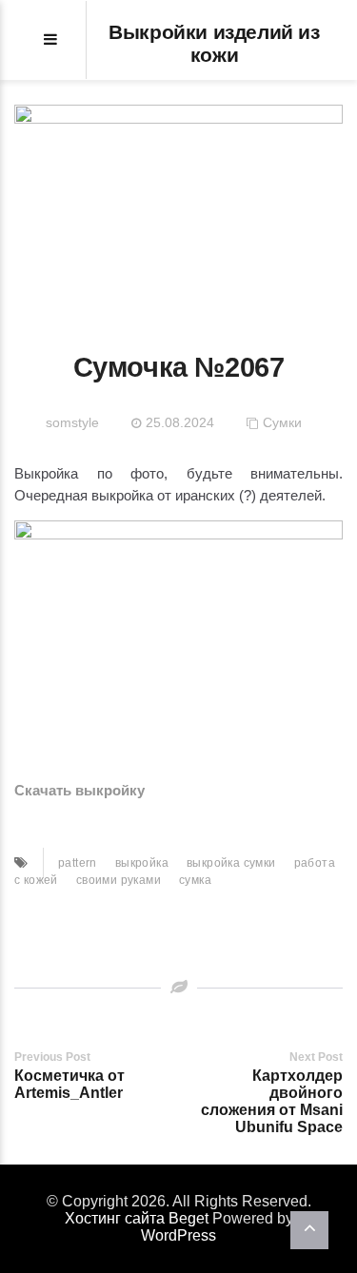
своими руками (118, 880)
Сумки (282, 422)
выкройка (142, 863)
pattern (77, 863)
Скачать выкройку (79, 790)
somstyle (72, 422)
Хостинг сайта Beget (136, 1218)
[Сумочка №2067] (178, 204)
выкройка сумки (231, 863)
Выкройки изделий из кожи (214, 43)
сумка (195, 880)
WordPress (178, 1235)
